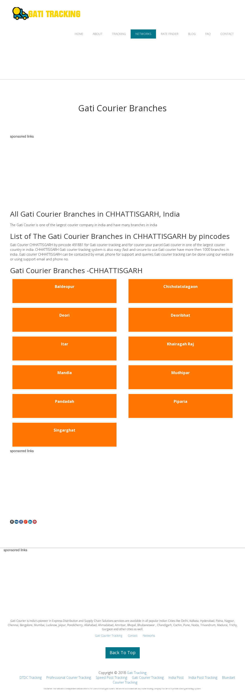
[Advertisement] (122, 171)
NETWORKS (143, 34)
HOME (79, 34)
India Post (176, 677)
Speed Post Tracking (111, 677)
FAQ (208, 34)
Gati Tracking (136, 672)
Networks (149, 636)
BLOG (192, 34)
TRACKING (119, 34)
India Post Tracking (203, 677)
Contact (132, 636)
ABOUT (97, 34)
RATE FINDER (169, 34)
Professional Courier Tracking (68, 677)
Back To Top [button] (123, 652)
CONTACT (227, 34)
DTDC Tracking (31, 677)
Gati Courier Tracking (108, 636)
